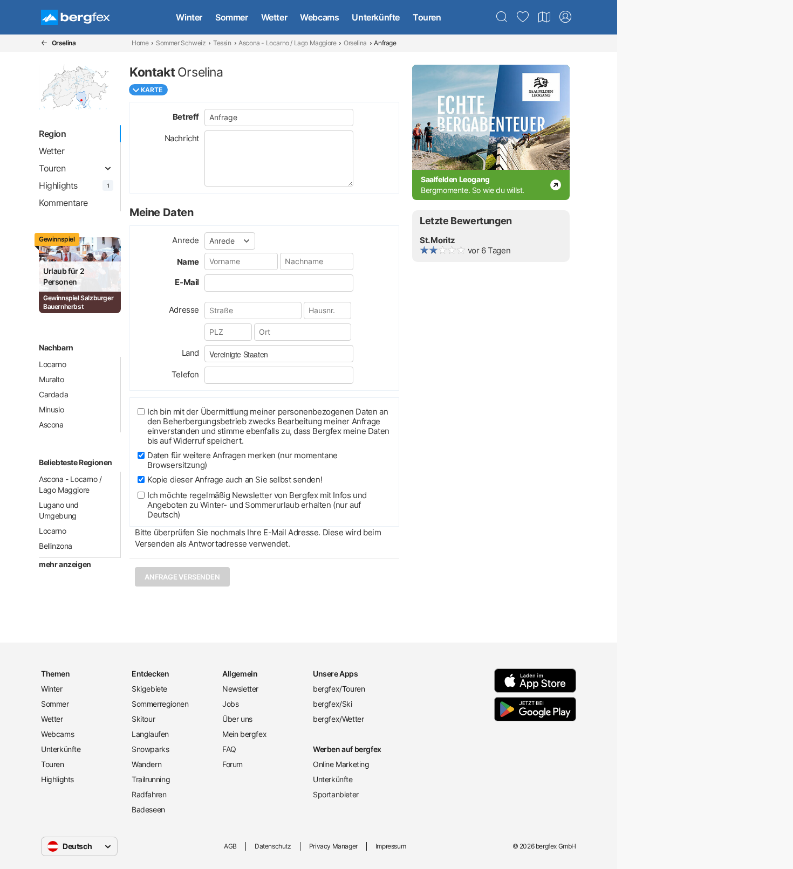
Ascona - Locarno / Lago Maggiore (287, 43)
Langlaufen (150, 734)
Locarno (52, 364)
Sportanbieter (336, 794)
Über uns (237, 718)
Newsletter (240, 688)
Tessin (222, 43)
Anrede (185, 240)
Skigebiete (149, 688)
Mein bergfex (244, 734)
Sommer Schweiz (181, 43)
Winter (189, 17)
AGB (230, 846)
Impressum (390, 846)
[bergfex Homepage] (75, 17)
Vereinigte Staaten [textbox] (238, 354)
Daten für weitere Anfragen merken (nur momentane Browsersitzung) (242, 460)
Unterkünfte (376, 17)
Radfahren (149, 794)
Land (190, 353)
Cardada (53, 394)
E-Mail (187, 282)
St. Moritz (437, 240)
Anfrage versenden (182, 577)
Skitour (143, 718)
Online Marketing (341, 764)
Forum (232, 764)
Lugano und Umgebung (59, 510)
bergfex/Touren (339, 688)
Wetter (274, 17)
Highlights (57, 779)
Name (188, 262)
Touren (427, 17)
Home (140, 43)
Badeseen (148, 809)
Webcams (319, 17)
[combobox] (278, 353)
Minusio (51, 409)
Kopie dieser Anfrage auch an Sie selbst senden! (234, 479)
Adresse (184, 310)
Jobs (230, 703)
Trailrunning (151, 779)
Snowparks (150, 749)
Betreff (186, 117)
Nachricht (182, 138)
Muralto (51, 379)
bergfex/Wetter (338, 718)
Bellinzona (55, 545)
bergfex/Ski (332, 703)
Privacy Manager (333, 846)
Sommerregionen (160, 703)
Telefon (185, 374)
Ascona (51, 424)
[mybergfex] (565, 17)
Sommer (231, 17)
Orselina (355, 43)
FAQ (229, 749)
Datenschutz (273, 846)
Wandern (146, 764)
